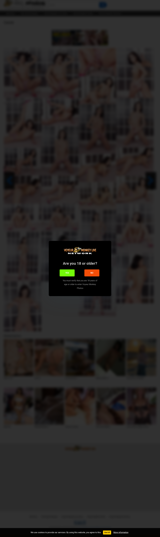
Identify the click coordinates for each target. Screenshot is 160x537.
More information (120, 532)
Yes (67, 273)
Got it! (107, 532)
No (91, 273)
